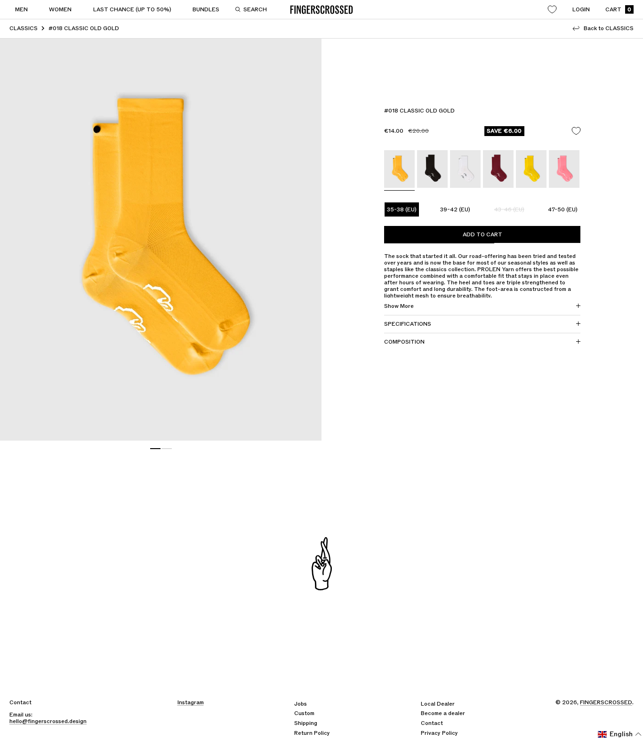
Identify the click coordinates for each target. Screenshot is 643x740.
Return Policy (312, 733)
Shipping (305, 723)
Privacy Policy (439, 733)
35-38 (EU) (402, 209)
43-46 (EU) (509, 209)
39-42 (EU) (455, 209)
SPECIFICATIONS (407, 324)
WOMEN (60, 9)
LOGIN (581, 9)
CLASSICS (23, 28)
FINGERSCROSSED (606, 702)
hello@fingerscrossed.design (48, 721)
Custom (304, 713)
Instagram (190, 702)
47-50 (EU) (563, 209)
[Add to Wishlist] (576, 131)
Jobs (300, 704)
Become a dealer (443, 713)
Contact (432, 723)
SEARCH (255, 9)
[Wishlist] (552, 9)
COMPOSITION (404, 342)
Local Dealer (438, 704)
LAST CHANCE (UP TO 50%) (132, 9)
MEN (21, 9)
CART (618, 10)
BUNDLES (206, 9)
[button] (620, 734)
